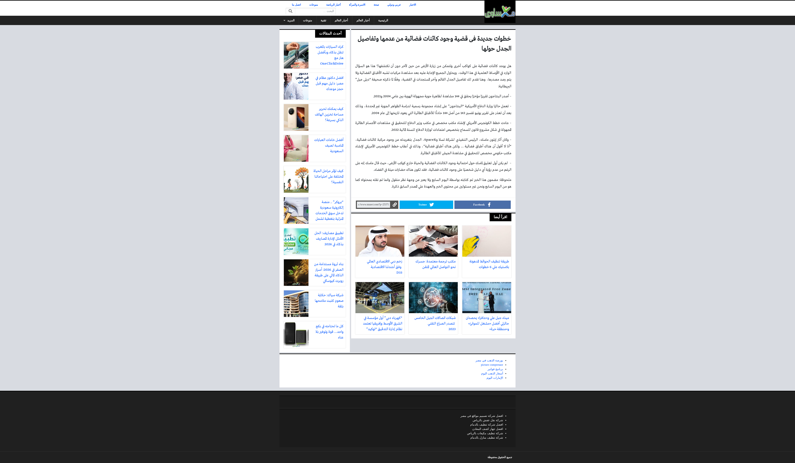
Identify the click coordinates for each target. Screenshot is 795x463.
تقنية (323, 20)
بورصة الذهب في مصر (489, 360)
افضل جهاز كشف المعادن (487, 429)
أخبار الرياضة (333, 4)
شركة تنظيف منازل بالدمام (486, 437)
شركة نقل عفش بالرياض (488, 420)
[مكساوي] (500, 12)
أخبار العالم (363, 20)
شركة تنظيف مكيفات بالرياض (485, 433)
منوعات (313, 4)
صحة (376, 4)
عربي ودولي (394, 4)
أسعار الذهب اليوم (492, 373)
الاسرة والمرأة (357, 4)
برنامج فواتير (495, 369)
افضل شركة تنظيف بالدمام (486, 424)
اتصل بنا (296, 4)
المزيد (291, 20)
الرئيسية (383, 20)
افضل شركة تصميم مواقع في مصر (481, 415)
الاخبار (412, 4)
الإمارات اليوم (495, 377)
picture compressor (492, 364)
